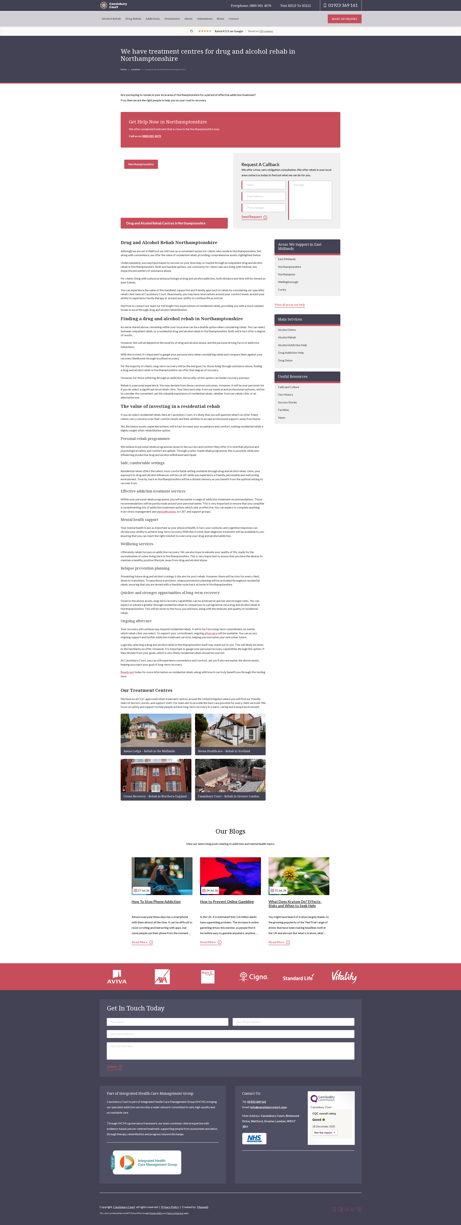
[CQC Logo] (323, 1101)
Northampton (286, 274)
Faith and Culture (288, 387)
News (220, 18)
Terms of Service (175, 1213)
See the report (323, 1132)
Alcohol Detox (287, 329)
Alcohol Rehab (111, 18)
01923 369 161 (256, 1101)
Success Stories (287, 402)
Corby (282, 289)
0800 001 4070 (151, 136)
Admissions (204, 18)
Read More (139, 942)
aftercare (210, 633)
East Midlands (287, 259)
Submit (112, 1067)
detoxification (166, 511)
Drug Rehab (133, 18)
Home (124, 69)
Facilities (283, 409)
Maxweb (202, 1207)
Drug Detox (285, 360)
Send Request (251, 217)
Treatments (172, 18)
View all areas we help (289, 305)
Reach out (127, 672)
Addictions (153, 18)
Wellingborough (288, 281)
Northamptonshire (289, 266)
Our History (285, 394)
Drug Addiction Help (291, 352)
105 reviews (266, 31)
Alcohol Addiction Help (292, 345)
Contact (234, 18)
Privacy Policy (170, 1207)
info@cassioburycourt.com (268, 1107)
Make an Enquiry (344, 19)
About (188, 18)
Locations (135, 69)
